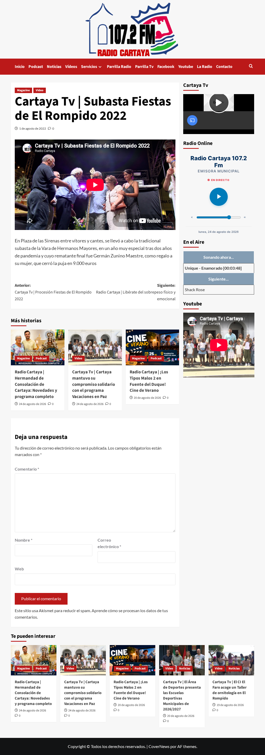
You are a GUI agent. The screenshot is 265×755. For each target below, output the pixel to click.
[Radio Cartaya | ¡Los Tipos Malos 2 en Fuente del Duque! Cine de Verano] (152, 347)
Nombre (23, 539)
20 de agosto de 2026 (147, 398)
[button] (251, 66)
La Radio (204, 66)
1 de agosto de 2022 (32, 128)
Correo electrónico (109, 543)
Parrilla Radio (119, 66)
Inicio (20, 66)
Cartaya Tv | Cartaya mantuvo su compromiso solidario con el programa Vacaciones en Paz (93, 384)
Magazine (23, 90)
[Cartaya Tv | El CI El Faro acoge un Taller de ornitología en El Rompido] (231, 660)
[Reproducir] (219, 197)
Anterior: (53, 292)
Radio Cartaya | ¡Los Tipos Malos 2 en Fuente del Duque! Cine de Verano (149, 381)
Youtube (185, 66)
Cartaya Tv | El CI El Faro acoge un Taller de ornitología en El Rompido (229, 690)
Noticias (54, 66)
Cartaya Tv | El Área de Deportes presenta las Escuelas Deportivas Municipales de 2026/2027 (182, 695)
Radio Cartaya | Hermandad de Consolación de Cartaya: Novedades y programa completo (36, 384)
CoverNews (159, 746)
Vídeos (71, 66)
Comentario (27, 468)
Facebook (165, 66)
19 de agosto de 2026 (230, 705)
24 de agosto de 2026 (32, 404)
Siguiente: (135, 292)
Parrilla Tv (144, 66)
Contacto (224, 66)
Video (39, 90)
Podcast (35, 66)
